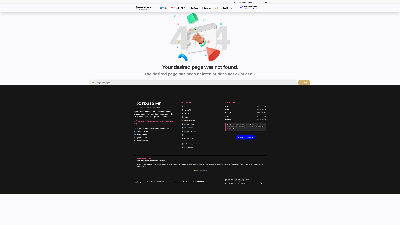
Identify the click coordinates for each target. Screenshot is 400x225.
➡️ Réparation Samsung (188, 131)
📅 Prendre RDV (178, 8)
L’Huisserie (181, 164)
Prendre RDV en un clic (246, 137)
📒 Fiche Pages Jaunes (200, 171)
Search (304, 82)
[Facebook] (260, 183)
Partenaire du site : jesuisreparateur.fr (237, 179)
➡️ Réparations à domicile (189, 124)
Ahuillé (261, 164)
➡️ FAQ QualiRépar (187, 147)
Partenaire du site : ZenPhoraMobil (236, 183)
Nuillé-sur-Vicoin (238, 164)
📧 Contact (193, 8)
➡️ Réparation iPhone (187, 128)
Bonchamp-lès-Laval (166, 164)
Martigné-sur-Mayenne (226, 164)
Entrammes (204, 164)
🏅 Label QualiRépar (188, 121)
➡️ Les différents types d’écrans (191, 144)
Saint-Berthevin (154, 164)
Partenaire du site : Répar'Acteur (235, 181)
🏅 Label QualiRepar (223, 8)
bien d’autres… (142, 167)
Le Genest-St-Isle (213, 164)
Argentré (197, 164)
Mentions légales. (176, 182)
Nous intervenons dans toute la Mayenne (151, 160)
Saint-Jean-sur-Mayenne (251, 164)
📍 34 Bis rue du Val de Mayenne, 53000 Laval (249, 2)
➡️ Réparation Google (187, 138)
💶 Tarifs (163, 8)
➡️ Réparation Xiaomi (187, 135)
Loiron (193, 164)
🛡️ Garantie (206, 8)
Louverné (187, 164)
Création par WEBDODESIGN (194, 182)
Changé (175, 164)
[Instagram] (257, 183)
